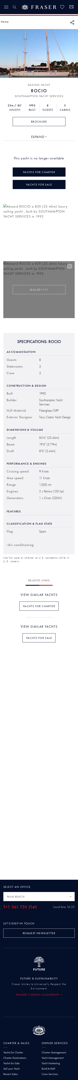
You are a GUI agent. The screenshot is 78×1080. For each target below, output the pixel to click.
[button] (5, 22)
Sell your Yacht (11, 1068)
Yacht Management (53, 1057)
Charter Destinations (14, 1057)
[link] (62, 7)
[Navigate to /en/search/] (14, 7)
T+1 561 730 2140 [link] (20, 907)
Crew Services (50, 1074)
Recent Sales (10, 1074)
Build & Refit (48, 1068)
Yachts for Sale (11, 1063)
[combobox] (39, 136)
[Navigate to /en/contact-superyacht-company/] (71, 7)
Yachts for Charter (13, 1052)
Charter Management (54, 1052)
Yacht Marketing (51, 1063)
